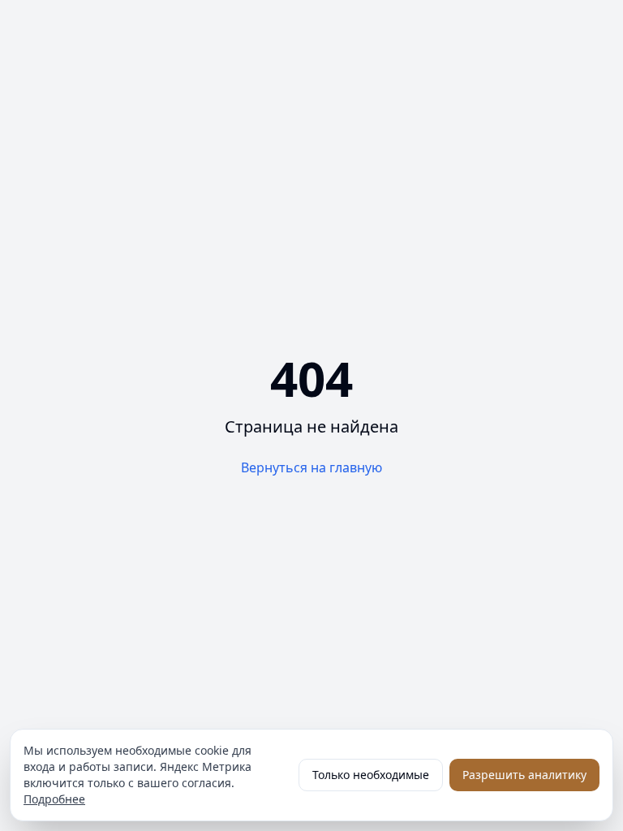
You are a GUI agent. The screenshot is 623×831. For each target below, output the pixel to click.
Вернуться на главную (311, 467)
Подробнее (54, 799)
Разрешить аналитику (524, 774)
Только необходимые (370, 774)
